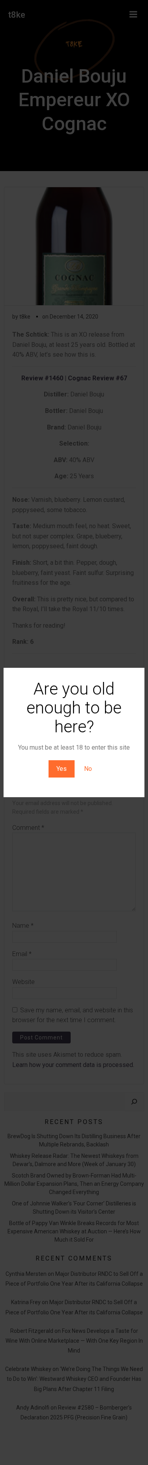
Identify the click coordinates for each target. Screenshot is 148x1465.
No (88, 768)
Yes (61, 768)
